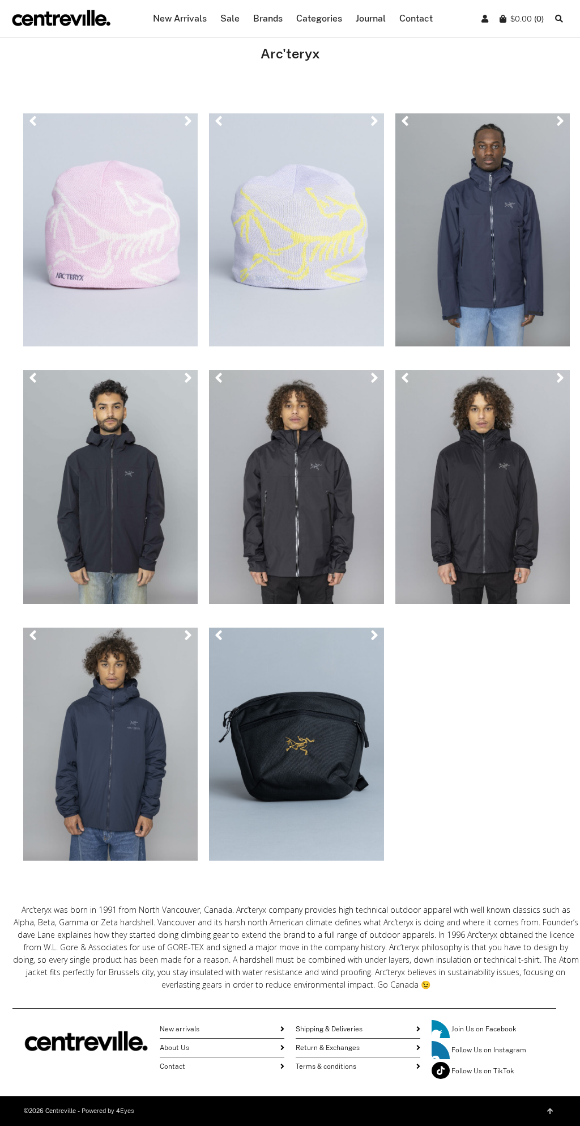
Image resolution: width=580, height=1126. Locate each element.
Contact (172, 1066)
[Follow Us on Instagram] (441, 1050)
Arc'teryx (110, 196)
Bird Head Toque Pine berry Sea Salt (110, 235)
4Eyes (125, 1111)
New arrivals (179, 1029)
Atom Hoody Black (482, 492)
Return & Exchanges (328, 1047)
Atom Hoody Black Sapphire (110, 748)
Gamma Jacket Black (111, 492)
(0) (527, 19)
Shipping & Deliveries (329, 1029)
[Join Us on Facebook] (441, 1029)
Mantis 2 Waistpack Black (296, 748)
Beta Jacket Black (296, 492)
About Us (174, 1047)
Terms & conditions (326, 1066)
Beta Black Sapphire (482, 235)
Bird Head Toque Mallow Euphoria (296, 235)
